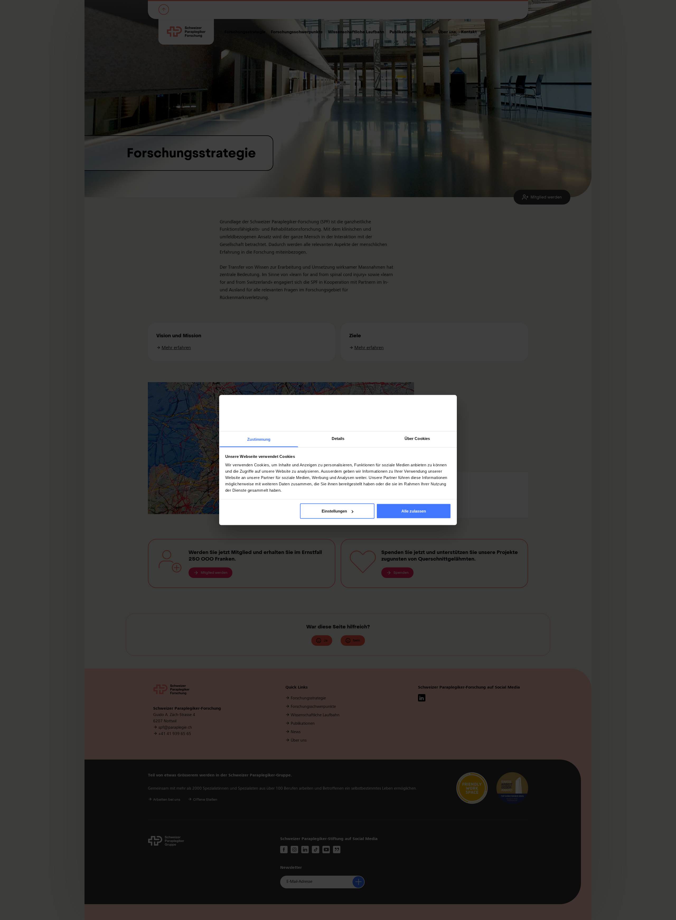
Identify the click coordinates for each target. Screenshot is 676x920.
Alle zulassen (413, 511)
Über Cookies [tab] (417, 438)
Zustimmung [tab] (259, 439)
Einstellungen (334, 511)
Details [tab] (338, 438)
